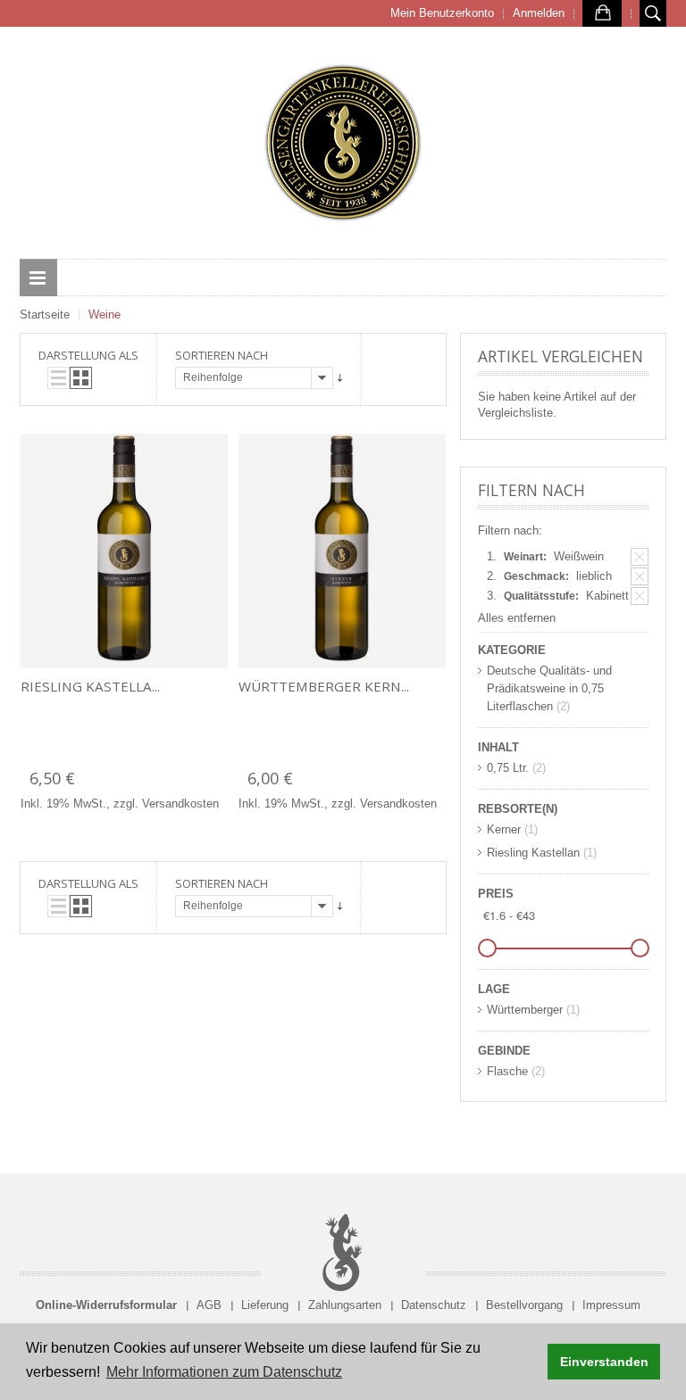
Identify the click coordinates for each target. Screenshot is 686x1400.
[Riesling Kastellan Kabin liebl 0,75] (124, 551)
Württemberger (525, 1009)
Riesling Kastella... (90, 686)
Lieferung (265, 1305)
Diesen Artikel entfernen (639, 557)
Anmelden (539, 13)
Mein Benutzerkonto (442, 13)
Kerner (504, 829)
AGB (209, 1305)
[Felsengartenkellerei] (343, 142)
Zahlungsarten (344, 1305)
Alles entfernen (517, 618)
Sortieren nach (221, 355)
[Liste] (58, 378)
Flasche (507, 1071)
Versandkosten (180, 803)
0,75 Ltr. (508, 768)
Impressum (611, 1305)
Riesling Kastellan (533, 852)
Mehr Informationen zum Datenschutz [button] (224, 1371)
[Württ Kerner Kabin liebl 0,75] (342, 551)
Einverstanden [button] (604, 1361)
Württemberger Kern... (323, 686)
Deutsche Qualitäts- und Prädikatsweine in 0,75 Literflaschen (549, 688)
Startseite (45, 314)
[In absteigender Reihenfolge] (340, 378)
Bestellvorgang (524, 1305)
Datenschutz (433, 1305)
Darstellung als (88, 355)
